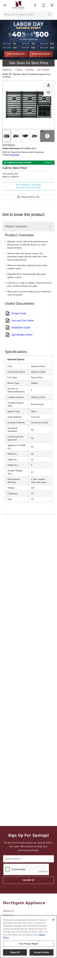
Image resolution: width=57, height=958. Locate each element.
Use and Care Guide (22, 320)
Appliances (7, 70)
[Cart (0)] (52, 5)
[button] (5, 5)
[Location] (35, 5)
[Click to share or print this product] (48, 85)
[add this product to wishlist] (48, 92)
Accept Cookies (41, 952)
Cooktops (29, 70)
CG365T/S (14, 177)
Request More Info (30, 197)
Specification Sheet (21, 334)
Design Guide (18, 313)
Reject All (15, 952)
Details (47, 162)
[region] (28, 936)
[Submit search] (49, 14)
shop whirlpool (16, 54)
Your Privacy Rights (28, 944)
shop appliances (41, 54)
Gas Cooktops (43, 70)
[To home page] (18, 5)
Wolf (16, 174)
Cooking (18, 70)
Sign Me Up (28, 880)
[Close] (53, 919)
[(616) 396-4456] (43, 5)
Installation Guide (20, 327)
